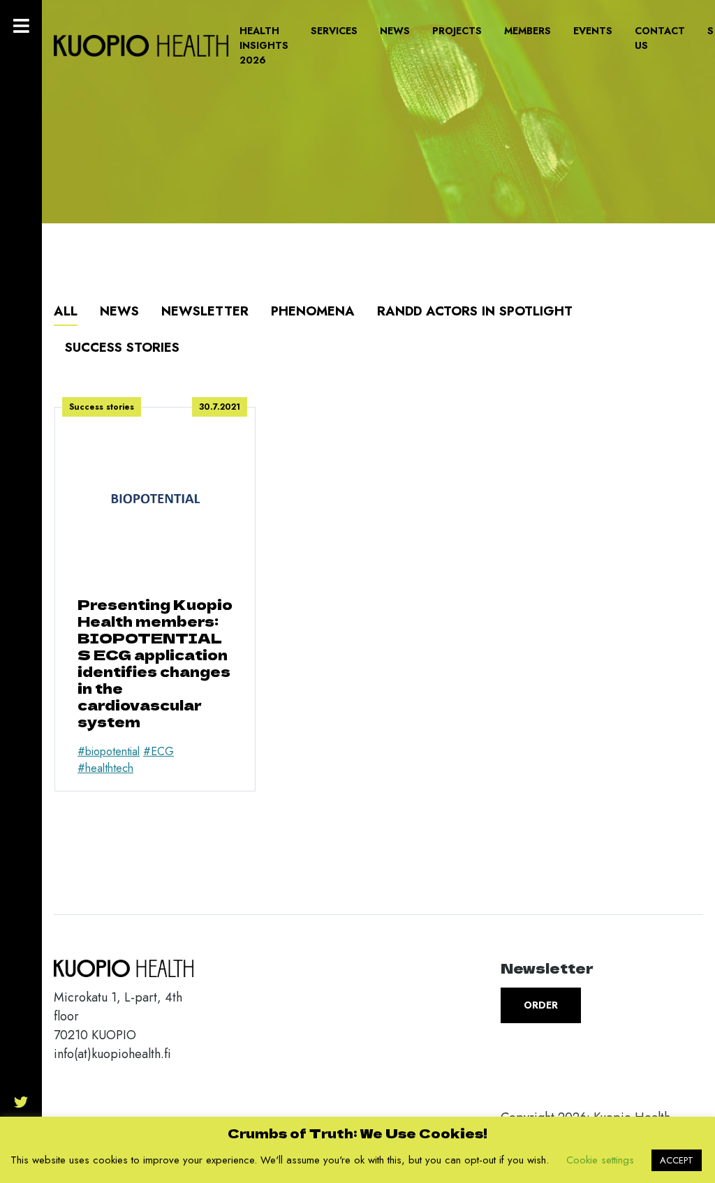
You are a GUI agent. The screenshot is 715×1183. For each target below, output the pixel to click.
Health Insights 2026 (263, 45)
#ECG (158, 751)
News (395, 31)
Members (527, 31)
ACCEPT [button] (676, 1160)
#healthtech (105, 768)
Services (334, 31)
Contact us (660, 38)
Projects (457, 31)
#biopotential (109, 751)
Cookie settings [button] (600, 1160)
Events (592, 31)
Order (541, 1005)
